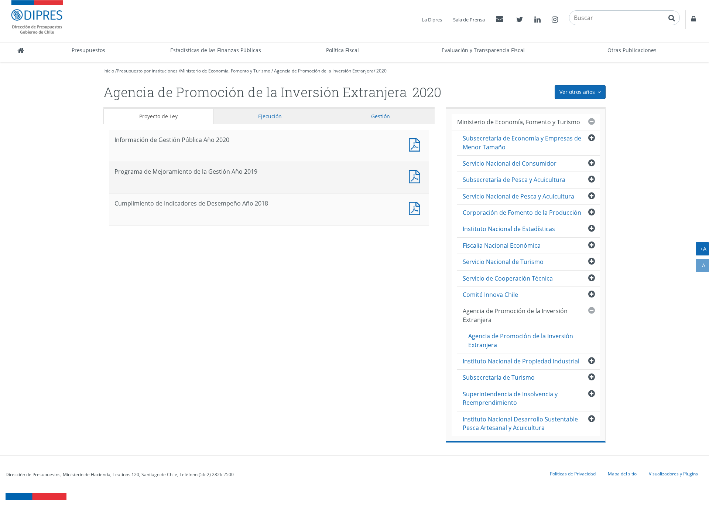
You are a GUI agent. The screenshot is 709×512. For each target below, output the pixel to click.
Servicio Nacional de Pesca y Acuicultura (518, 196)
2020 (381, 71)
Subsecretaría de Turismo (499, 377)
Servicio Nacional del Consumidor (509, 163)
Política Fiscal (342, 50)
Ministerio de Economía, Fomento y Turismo (225, 71)
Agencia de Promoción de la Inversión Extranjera (324, 71)
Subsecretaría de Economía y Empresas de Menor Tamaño (522, 142)
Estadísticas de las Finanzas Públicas (215, 50)
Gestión (380, 116)
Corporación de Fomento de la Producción (522, 212)
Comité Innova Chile (490, 295)
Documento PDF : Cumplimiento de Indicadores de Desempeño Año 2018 (416, 207)
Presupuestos (88, 50)
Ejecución (270, 116)
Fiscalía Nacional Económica (502, 245)
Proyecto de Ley (158, 116)
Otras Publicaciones (632, 50)
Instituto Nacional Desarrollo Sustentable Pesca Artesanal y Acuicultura (520, 423)
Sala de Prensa (469, 19)
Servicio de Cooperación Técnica (508, 278)
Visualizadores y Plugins (673, 474)
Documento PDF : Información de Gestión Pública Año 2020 (416, 144)
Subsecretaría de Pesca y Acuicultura (514, 180)
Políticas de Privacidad (573, 474)
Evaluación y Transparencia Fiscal (483, 50)
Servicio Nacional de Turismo (503, 262)
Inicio (108, 71)
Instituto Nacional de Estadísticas (509, 229)
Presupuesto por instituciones (147, 71)
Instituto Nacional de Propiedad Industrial (521, 361)
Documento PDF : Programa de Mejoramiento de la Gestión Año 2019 (416, 175)
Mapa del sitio (622, 474)
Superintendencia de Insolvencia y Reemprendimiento (510, 398)
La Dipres (432, 19)
